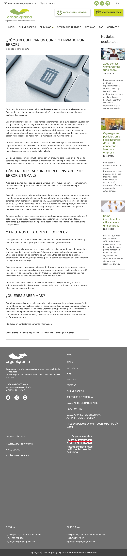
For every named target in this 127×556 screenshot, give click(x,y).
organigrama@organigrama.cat (20, 541)
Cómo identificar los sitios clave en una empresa (112, 220)
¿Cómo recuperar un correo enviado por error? (45, 42)
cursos (12, 309)
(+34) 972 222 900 (15, 538)
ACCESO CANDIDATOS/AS (75, 12)
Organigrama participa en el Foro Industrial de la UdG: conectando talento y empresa (112, 143)
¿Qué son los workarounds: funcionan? (111, 67)
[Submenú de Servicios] (52, 27)
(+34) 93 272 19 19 (75, 538)
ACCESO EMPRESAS (111, 12)
